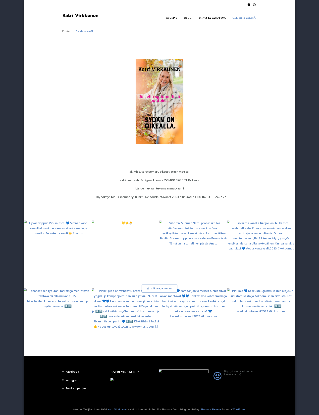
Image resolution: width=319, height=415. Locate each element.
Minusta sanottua (212, 18)
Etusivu (172, 18)
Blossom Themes (211, 409)
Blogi (188, 18)
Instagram (72, 380)
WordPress (238, 409)
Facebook (72, 371)
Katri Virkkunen (117, 409)
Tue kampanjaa (76, 388)
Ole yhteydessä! (244, 18)
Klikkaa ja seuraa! (161, 288)
